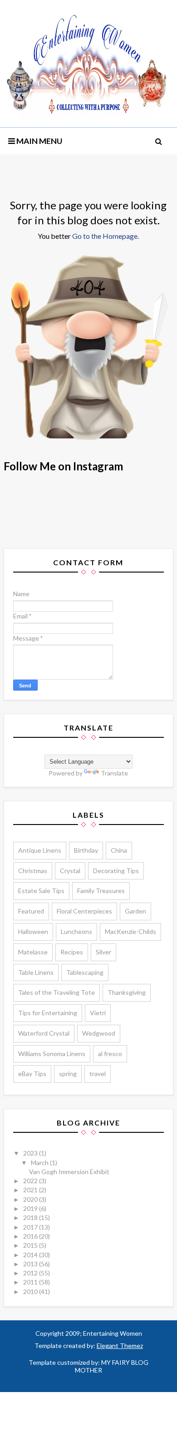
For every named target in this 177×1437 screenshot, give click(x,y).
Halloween (33, 931)
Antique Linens (39, 850)
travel (97, 1073)
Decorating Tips (116, 870)
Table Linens (36, 972)
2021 (31, 1190)
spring (68, 1073)
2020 (31, 1199)
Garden (135, 911)
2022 (31, 1181)
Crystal (70, 870)
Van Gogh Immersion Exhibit (69, 1171)
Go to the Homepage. (105, 236)
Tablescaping (84, 972)
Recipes (71, 952)
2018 (31, 1217)
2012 (31, 1273)
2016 (31, 1236)
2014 (31, 1255)
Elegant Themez (120, 1345)
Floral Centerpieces (84, 911)
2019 (31, 1208)
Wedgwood (98, 1033)
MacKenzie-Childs (130, 931)
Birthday (86, 850)
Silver (103, 952)
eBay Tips (32, 1073)
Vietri (98, 1013)
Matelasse (33, 952)
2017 (31, 1227)
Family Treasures (101, 890)
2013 (31, 1264)
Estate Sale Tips (41, 890)
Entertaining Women (112, 1333)
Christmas (32, 870)
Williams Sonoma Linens (51, 1053)
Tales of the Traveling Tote (56, 992)
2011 (31, 1282)
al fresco (110, 1053)
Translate (114, 773)
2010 (31, 1291)
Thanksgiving (127, 992)
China (119, 850)
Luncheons (76, 931)
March (40, 1162)
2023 (31, 1153)
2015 (31, 1245)
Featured (31, 911)
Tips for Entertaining (47, 1013)
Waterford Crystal (43, 1033)
